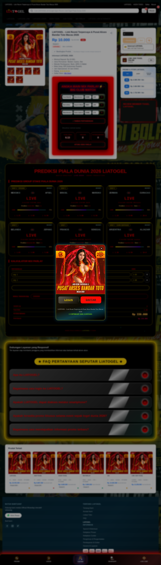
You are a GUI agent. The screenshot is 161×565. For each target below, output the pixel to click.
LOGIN (68, 300)
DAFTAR (91, 300)
